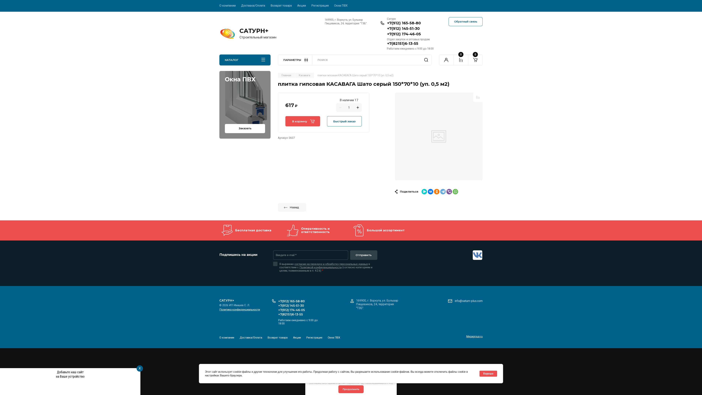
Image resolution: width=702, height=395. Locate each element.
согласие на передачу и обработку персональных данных (331, 264)
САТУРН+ (253, 30)
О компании (227, 5)
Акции (301, 5)
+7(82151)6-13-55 (402, 43)
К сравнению (478, 97)
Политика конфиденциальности (239, 309)
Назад (294, 207)
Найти (426, 59)
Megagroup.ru (474, 336)
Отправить (364, 255)
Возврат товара (281, 5)
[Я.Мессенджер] (424, 191)
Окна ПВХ (341, 5)
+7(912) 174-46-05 (404, 34)
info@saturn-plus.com (469, 301)
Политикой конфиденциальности (320, 267)
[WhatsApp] (455, 191)
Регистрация (320, 5)
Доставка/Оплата (253, 5)
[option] (439, 136)
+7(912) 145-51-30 (403, 28)
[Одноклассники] (436, 191)
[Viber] (449, 191)
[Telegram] (443, 191)
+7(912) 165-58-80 (404, 23)
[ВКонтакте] (430, 191)
